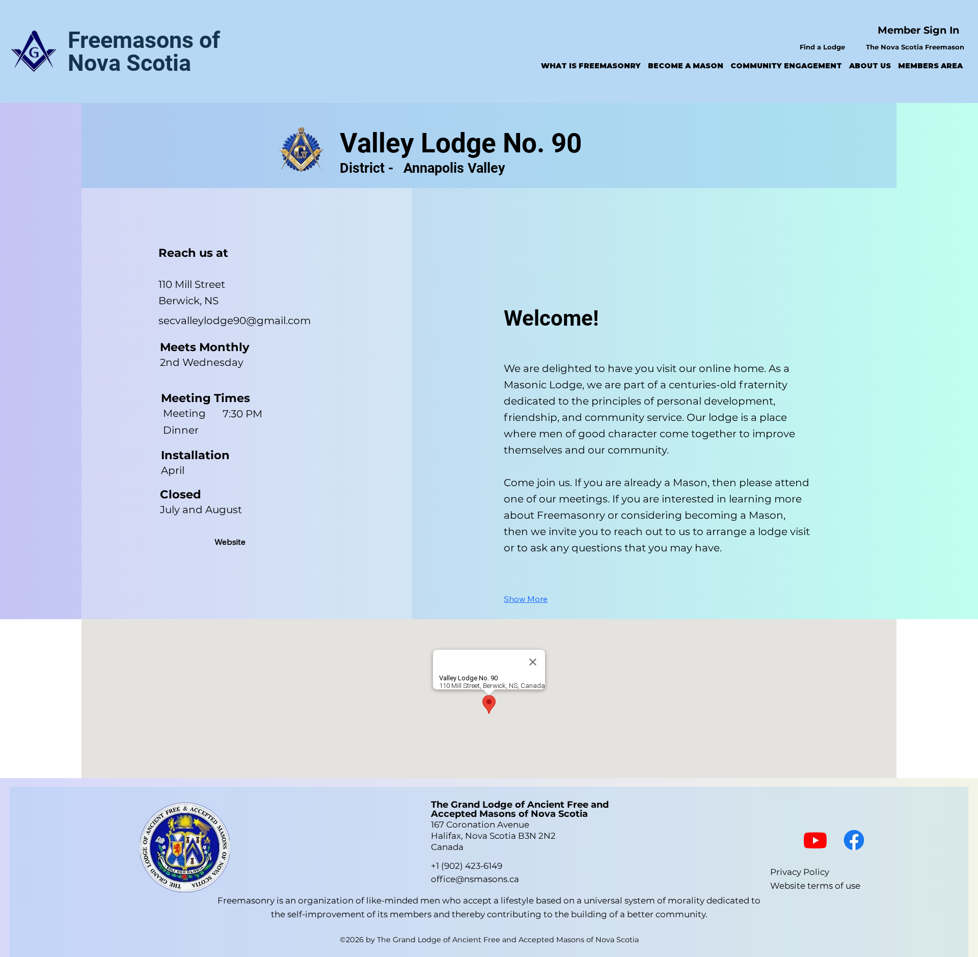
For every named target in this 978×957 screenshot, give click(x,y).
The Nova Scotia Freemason (916, 47)
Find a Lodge (822, 47)
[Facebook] (853, 840)
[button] (591, 65)
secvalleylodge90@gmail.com (234, 320)
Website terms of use (815, 886)
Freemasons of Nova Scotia (144, 51)
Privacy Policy (799, 872)
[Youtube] (815, 840)
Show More (526, 599)
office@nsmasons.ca (475, 879)
